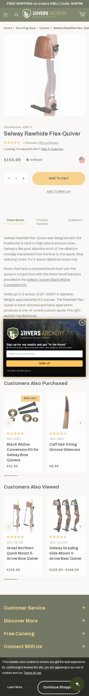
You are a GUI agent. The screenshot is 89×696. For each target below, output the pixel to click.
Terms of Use (32, 673)
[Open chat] (77, 684)
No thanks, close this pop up (19, 371)
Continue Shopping (59, 687)
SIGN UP (44, 363)
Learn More (14, 687)
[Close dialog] (82, 323)
